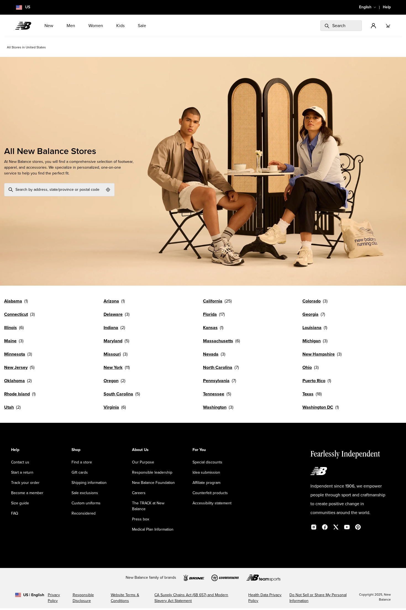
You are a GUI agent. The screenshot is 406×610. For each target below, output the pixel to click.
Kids (120, 26)
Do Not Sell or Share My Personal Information (318, 598)
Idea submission (206, 473)
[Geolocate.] (108, 189)
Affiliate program (206, 483)
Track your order (25, 483)
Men (71, 26)
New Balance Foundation (153, 483)
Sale (142, 26)
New (48, 26)
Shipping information (89, 483)
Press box (140, 519)
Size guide (20, 503)
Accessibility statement (212, 503)
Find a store (82, 462)
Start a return (22, 473)
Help (387, 7)
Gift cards (80, 473)
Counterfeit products (210, 493)
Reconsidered (84, 513)
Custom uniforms (86, 503)
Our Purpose (143, 462)
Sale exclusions (85, 493)
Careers (139, 493)
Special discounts (207, 462)
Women (95, 26)
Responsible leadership (152, 473)
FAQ (14, 513)
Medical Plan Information (152, 529)
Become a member (27, 493)
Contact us (20, 462)
